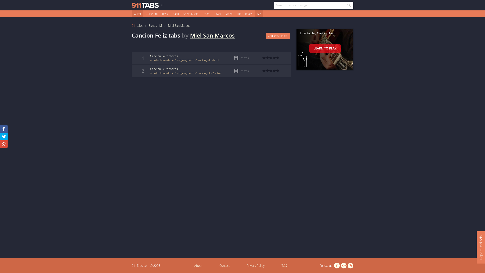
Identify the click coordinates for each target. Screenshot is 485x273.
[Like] (4, 129)
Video (229, 14)
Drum (206, 14)
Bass (165, 14)
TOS (284, 266)
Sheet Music (190, 14)
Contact (224, 266)
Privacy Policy (255, 266)
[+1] (4, 144)
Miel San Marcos (212, 35)
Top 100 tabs (245, 14)
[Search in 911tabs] (349, 5)
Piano (175, 14)
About (198, 266)
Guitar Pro (152, 14)
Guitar (137, 14)
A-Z (259, 14)
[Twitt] (4, 136)
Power (217, 14)
